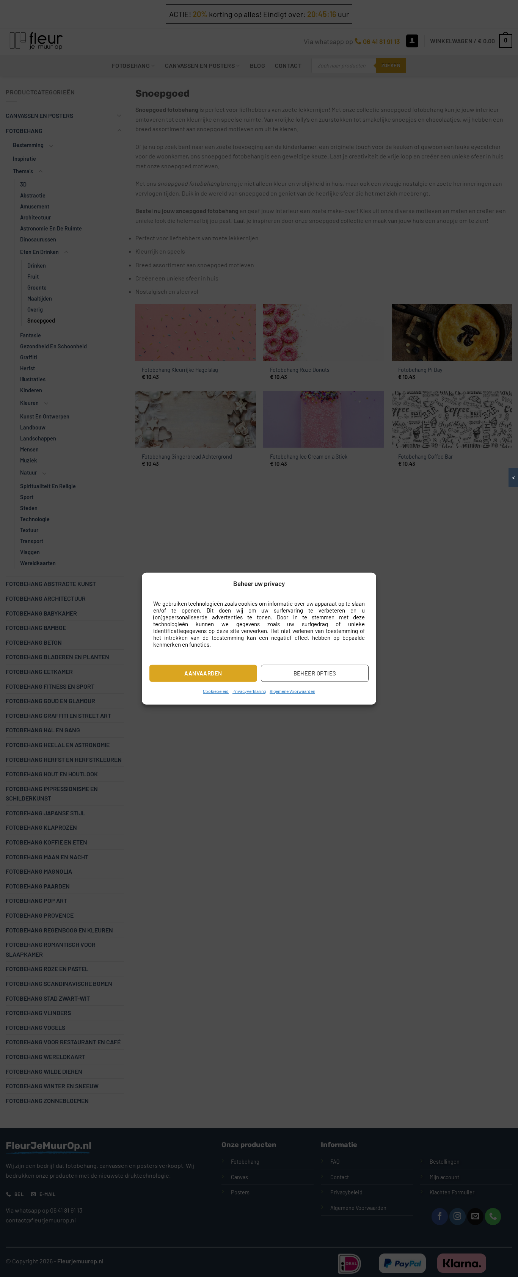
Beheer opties (315, 673)
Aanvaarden (203, 673)
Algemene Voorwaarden (292, 691)
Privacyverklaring (249, 691)
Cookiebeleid (216, 691)
